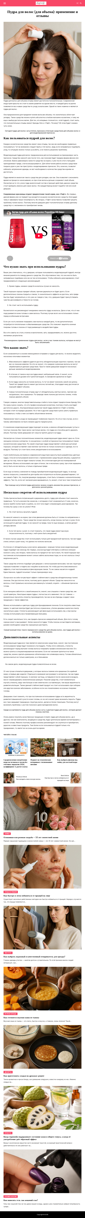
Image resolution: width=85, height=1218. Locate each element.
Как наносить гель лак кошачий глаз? (21, 1200)
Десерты (8, 1072)
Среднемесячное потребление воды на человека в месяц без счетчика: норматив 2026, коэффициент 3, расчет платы (16, 763)
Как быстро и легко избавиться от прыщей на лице (27, 896)
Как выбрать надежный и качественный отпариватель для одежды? (34, 957)
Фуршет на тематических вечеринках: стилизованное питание (41, 762)
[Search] (80, 3)
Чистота (8, 953)
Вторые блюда (10, 1014)
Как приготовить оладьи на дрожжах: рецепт (24, 1076)
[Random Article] (77, 3)
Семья (7, 833)
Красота (8, 1133)
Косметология (11, 1196)
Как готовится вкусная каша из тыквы (21, 1017)
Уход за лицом (11, 892)
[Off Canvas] (5, 3)
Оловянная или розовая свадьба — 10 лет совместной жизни (31, 837)
